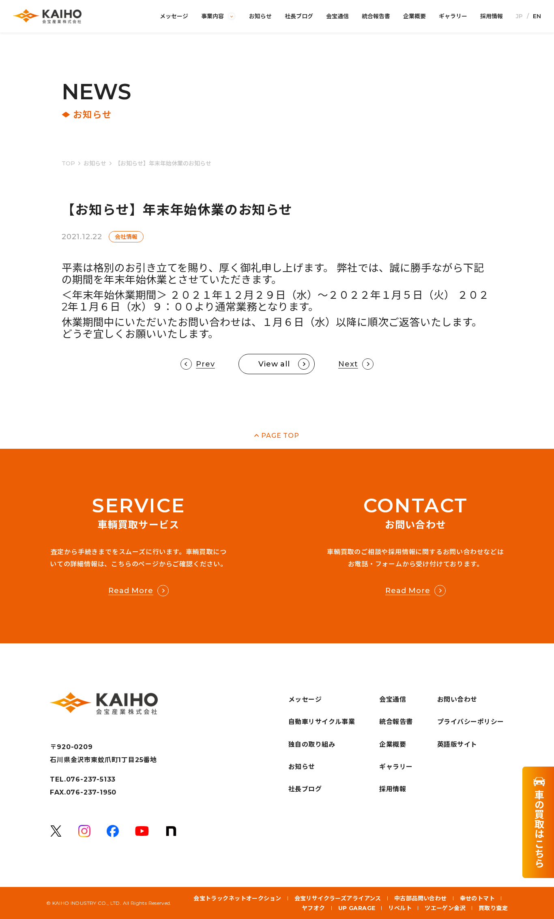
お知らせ (260, 16)
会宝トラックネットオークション (237, 898)
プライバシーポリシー (470, 722)
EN (537, 16)
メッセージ (174, 16)
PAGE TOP (280, 435)
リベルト (400, 908)
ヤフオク (313, 908)
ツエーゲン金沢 (445, 908)
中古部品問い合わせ (420, 898)
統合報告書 (376, 16)
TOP (68, 163)
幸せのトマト (477, 898)
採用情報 (491, 16)
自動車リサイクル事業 (321, 722)
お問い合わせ (457, 699)
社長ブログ (299, 16)
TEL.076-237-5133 (83, 779)
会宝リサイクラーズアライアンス (337, 898)
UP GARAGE (357, 908)
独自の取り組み (311, 744)
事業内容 (212, 16)
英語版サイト (457, 744)
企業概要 (414, 16)
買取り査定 (493, 908)
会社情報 (126, 236)
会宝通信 (337, 16)
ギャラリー (453, 16)
